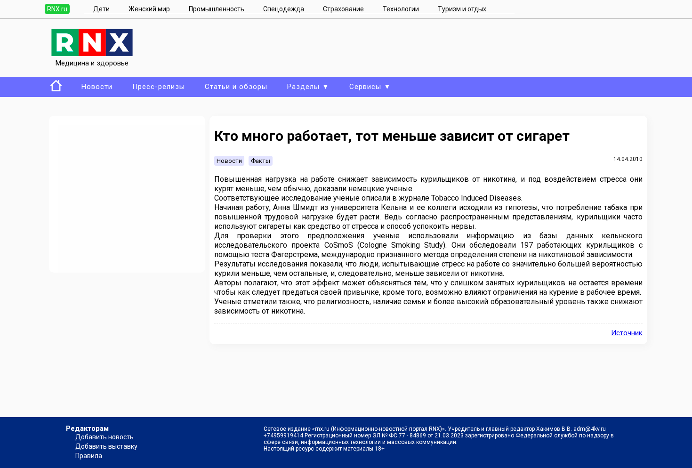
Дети (101, 9)
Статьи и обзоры (236, 86)
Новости (97, 86)
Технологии (401, 9)
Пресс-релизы (158, 86)
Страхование (343, 9)
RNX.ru (57, 9)
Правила (88, 456)
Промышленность (216, 9)
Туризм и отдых (462, 9)
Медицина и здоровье (92, 63)
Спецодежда (283, 9)
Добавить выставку (106, 446)
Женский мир (149, 9)
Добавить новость (104, 437)
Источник (627, 333)
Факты (260, 160)
